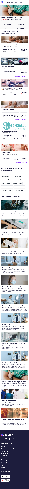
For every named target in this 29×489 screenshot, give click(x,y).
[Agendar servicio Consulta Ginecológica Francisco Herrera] (10, 137)
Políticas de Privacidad (7, 449)
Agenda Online (5, 465)
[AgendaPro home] (2, 2)
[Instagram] (2, 438)
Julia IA (3, 467)
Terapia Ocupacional (21, 179)
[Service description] (16, 50)
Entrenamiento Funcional (7, 187)
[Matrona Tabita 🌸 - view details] (14, 83)
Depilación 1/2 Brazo (17, 183)
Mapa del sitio (5, 453)
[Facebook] (6, 438)
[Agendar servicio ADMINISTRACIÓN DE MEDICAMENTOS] (10, 158)
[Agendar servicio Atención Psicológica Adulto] (10, 50)
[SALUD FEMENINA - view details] (14, 104)
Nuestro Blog (4, 446)
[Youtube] (12, 438)
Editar (22, 28)
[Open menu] (26, 2)
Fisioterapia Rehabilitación (19, 190)
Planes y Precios (5, 463)
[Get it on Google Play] (6, 480)
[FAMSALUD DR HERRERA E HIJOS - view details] (14, 126)
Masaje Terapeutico (18, 176)
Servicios (22, 24)
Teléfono (8, 24)
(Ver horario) (18, 19)
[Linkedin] (9, 438)
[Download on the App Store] (6, 476)
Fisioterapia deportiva (6, 176)
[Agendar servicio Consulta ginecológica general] (10, 93)
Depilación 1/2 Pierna (6, 183)
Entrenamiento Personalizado (8, 179)
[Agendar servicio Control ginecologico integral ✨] (10, 72)
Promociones (4, 451)
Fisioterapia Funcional (19, 187)
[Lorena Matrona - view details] (14, 147)
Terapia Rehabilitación (7, 190)
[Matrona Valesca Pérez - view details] (14, 61)
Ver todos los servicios (20, 55)
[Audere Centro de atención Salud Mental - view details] (14, 39)
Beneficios (4, 456)
